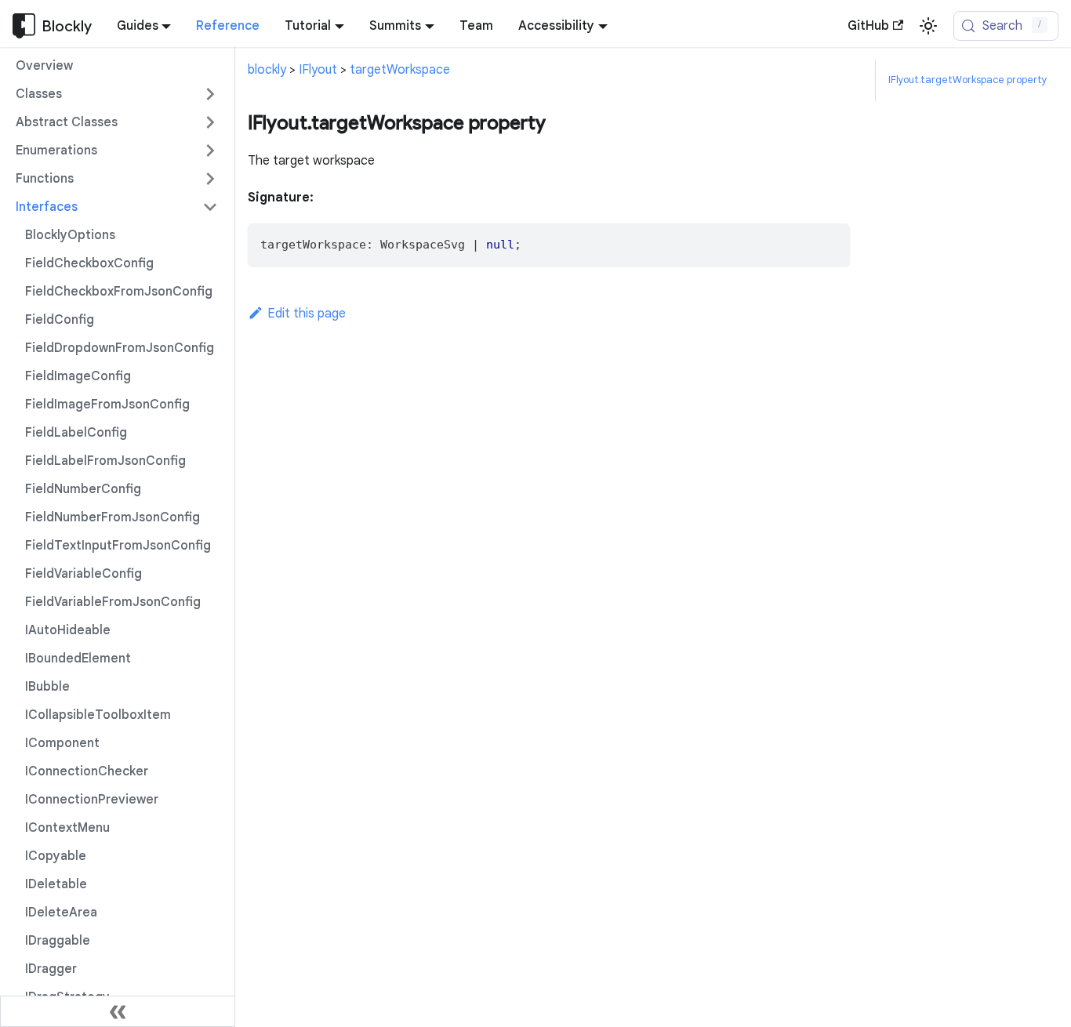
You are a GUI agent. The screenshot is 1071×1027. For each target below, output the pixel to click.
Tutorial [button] (308, 26)
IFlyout (318, 70)
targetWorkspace (400, 70)
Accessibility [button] (556, 26)
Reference (228, 26)
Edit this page (306, 313)
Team (476, 26)
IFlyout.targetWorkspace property (967, 80)
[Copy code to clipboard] (831, 243)
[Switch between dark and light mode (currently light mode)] (928, 25)
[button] (116, 94)
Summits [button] (395, 26)
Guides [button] (137, 26)
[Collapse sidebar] (117, 1011)
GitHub (868, 26)
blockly (267, 70)
